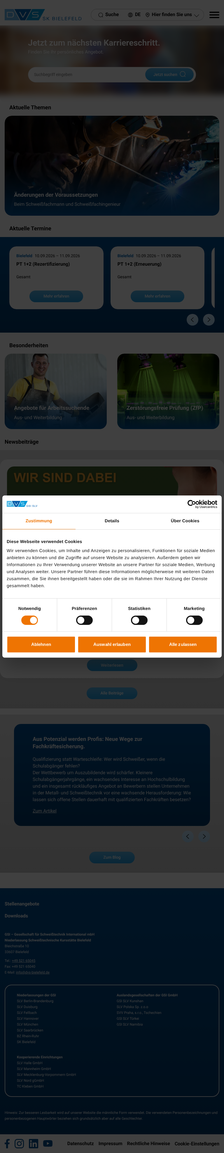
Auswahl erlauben (112, 644)
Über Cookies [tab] (185, 520)
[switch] (84, 620)
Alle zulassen (183, 644)
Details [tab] (112, 520)
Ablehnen (41, 644)
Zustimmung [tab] (39, 520)
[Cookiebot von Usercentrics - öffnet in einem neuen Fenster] (191, 504)
